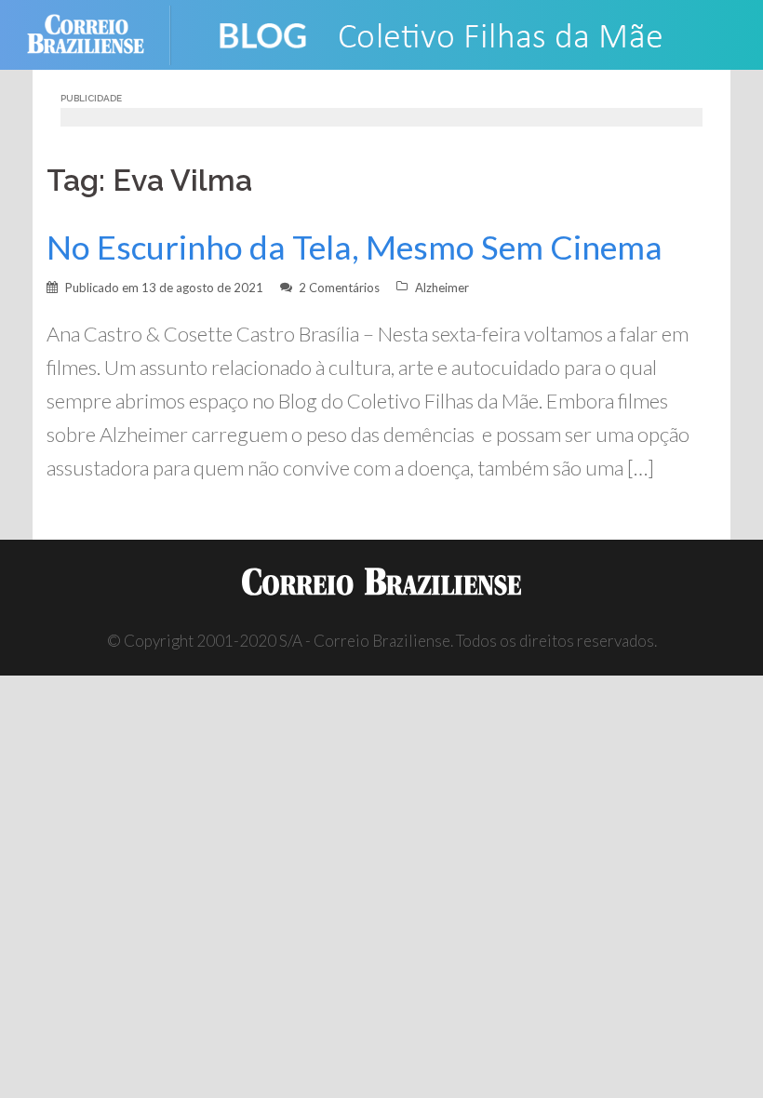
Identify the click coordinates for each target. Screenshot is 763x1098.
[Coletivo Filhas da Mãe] (456, 33)
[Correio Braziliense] (100, 33)
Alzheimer (442, 287)
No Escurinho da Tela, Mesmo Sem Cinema (355, 247)
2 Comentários (339, 287)
